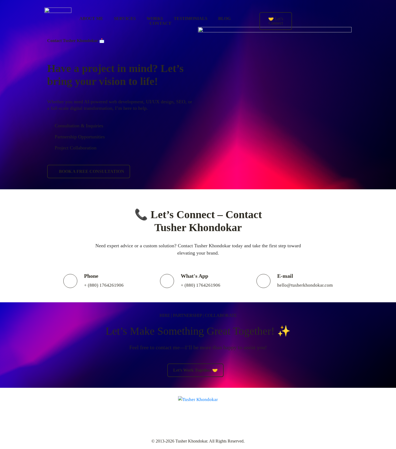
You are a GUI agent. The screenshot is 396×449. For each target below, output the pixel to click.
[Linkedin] (313, 12)
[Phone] (70, 281)
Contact (160, 23)
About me (91, 18)
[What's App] (167, 281)
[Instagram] (329, 12)
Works (155, 18)
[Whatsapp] (345, 28)
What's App (194, 276)
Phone (91, 276)
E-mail (285, 276)
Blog (224, 18)
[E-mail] (263, 281)
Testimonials (190, 18)
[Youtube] (345, 12)
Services (125, 18)
